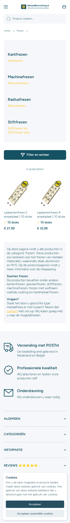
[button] (64, 7)
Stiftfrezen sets (18, 132)
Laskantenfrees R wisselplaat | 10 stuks (51, 214)
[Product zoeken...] (7, 19)
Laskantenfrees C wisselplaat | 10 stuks (18, 214)
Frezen (20, 30)
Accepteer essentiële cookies (35, 513)
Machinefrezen (18, 83)
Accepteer (35, 504)
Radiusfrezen (17, 106)
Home (7, 30)
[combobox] (35, 19)
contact (12, 311)
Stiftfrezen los (17, 128)
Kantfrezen (15, 60)
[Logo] (35, 7)
